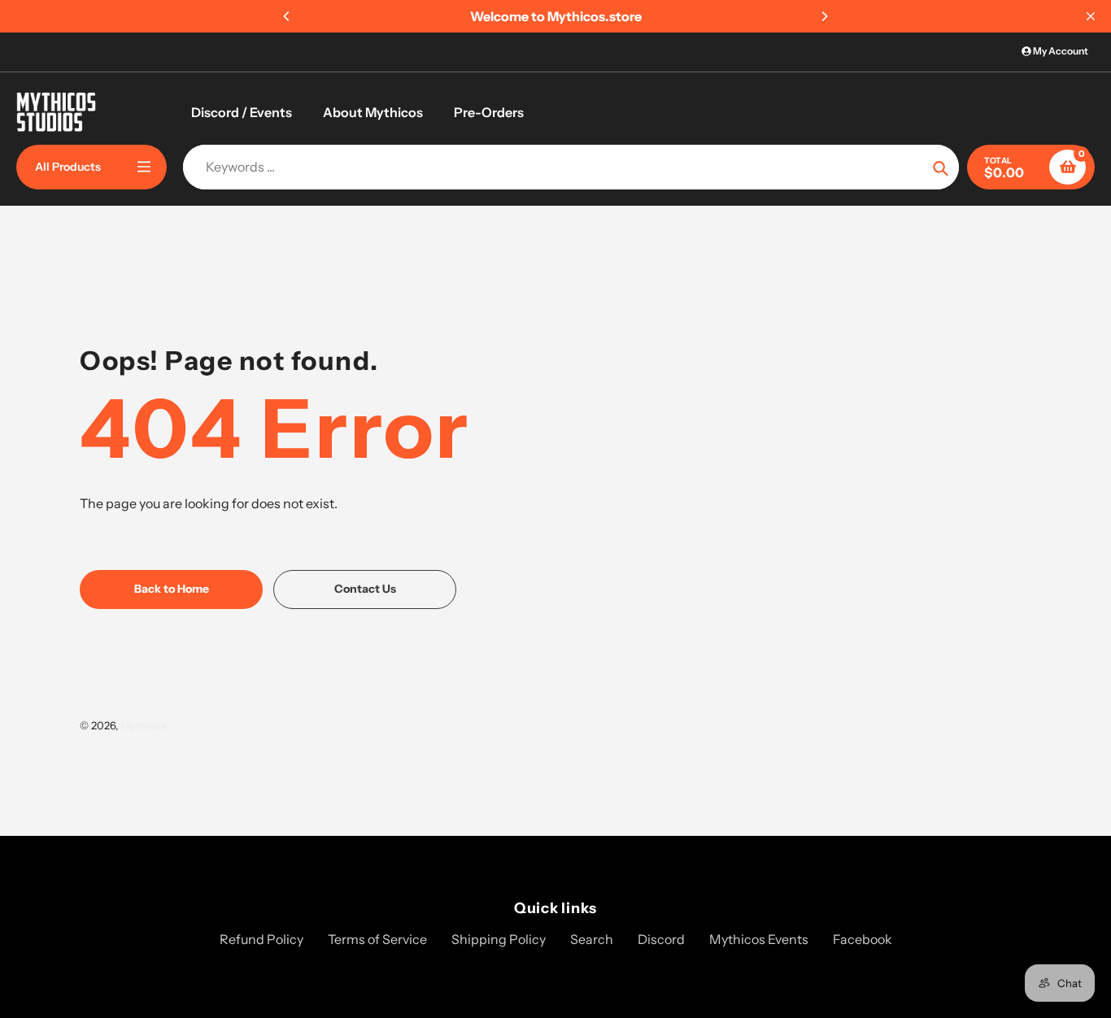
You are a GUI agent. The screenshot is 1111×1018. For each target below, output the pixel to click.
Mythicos (143, 725)
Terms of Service (377, 939)
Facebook (862, 939)
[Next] (824, 16)
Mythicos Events (758, 939)
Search (591, 939)
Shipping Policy (498, 939)
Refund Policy (261, 939)
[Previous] (287, 16)
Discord (661, 939)
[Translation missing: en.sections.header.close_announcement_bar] (1091, 16)
